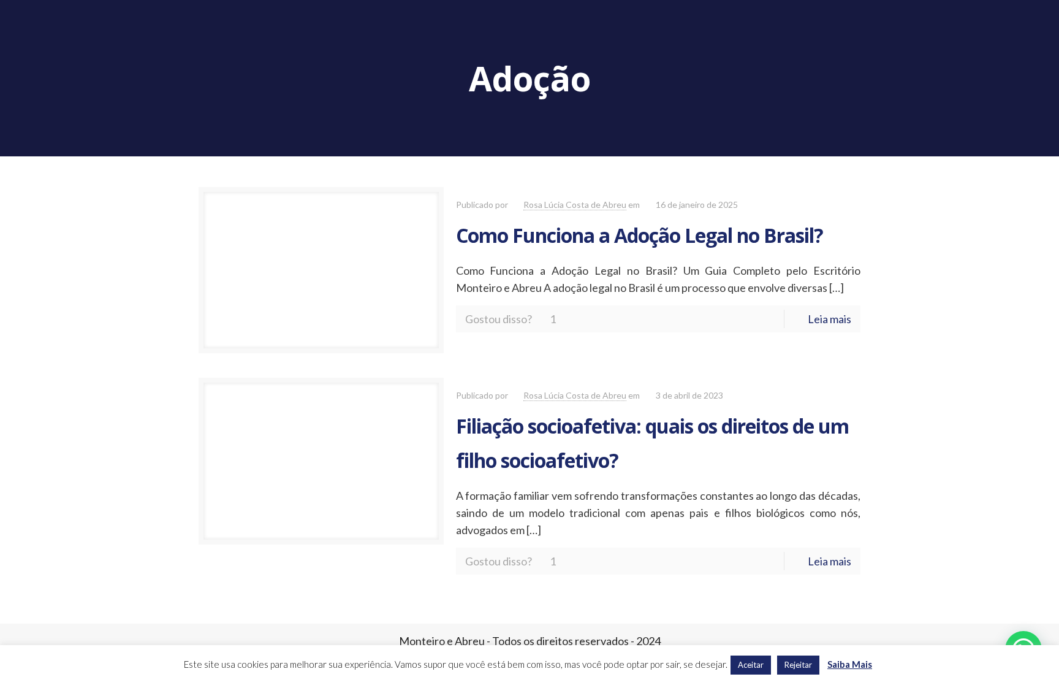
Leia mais (829, 319)
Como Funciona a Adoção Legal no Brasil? (639, 235)
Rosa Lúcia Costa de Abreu (574, 204)
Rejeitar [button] (798, 665)
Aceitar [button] (751, 665)
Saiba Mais (849, 664)
